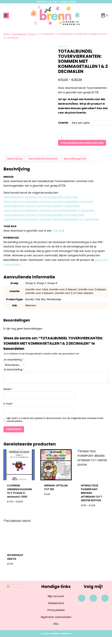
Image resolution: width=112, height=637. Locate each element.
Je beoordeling (14, 369)
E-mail (9, 403)
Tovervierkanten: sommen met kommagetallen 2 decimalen (42, 206)
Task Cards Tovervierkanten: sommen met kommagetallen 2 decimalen (49, 210)
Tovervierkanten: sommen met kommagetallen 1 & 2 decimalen (44, 215)
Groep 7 (63, 46)
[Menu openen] (6, 15)
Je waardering (14, 359)
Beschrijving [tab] (14, 158)
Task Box (57, 230)
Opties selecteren (19, 509)
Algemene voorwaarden (56, 617)
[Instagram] (93, 598)
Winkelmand (56, 603)
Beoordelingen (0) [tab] (75, 158)
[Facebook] (81, 598)
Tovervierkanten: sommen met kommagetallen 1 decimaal (41, 197)
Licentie (63, 122)
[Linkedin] (105, 598)
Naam (8, 389)
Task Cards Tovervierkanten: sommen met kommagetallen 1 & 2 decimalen (51, 219)
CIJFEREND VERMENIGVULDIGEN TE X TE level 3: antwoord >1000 (19, 491)
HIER (49, 1)
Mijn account (56, 596)
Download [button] (56, 503)
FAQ (56, 624)
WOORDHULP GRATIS (15, 557)
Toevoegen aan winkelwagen (82, 143)
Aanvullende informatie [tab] (43, 158)
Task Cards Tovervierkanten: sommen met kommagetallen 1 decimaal (48, 201)
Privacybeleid (56, 610)
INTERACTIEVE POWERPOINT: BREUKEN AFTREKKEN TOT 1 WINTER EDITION (91, 493)
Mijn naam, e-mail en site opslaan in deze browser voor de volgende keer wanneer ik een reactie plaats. (55, 420)
